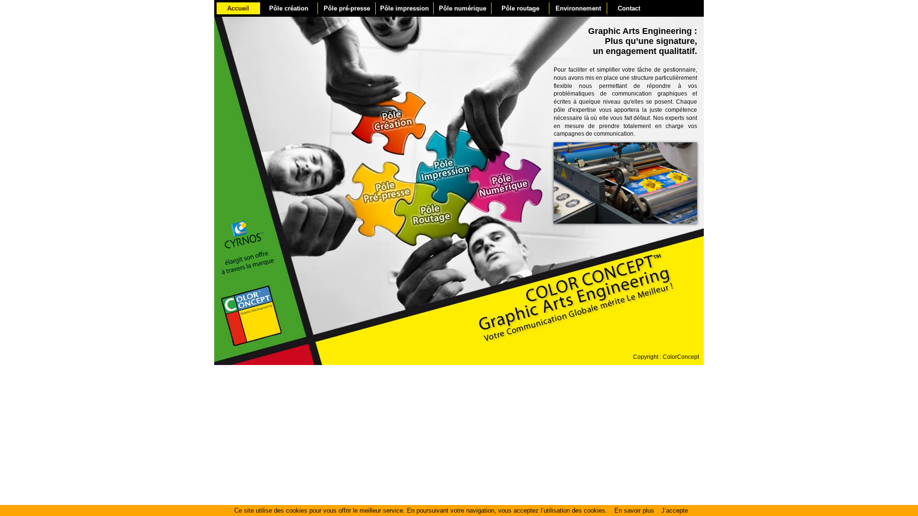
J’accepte (674, 510)
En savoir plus (634, 510)
